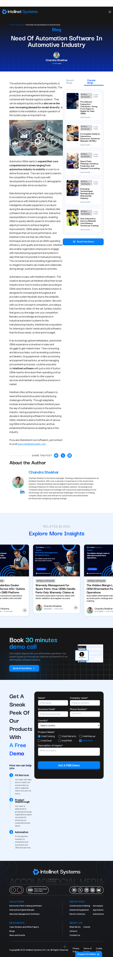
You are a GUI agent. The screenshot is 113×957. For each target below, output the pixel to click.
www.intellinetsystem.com (32, 444)
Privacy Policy (76, 950)
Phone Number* (78, 709)
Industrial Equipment (79, 910)
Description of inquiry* (50, 745)
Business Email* (46, 709)
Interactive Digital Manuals (21, 910)
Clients (86, 927)
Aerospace (98, 906)
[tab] (72, 82)
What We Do (75, 927)
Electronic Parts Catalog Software (25, 906)
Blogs (20, 25)
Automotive (98, 914)
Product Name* (46, 731)
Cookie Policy (99, 950)
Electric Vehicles (77, 914)
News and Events (17, 935)
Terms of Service (87, 950)
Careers (73, 931)
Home (12, 25)
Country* (43, 720)
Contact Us (74, 935)
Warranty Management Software (24, 914)
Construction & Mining (79, 906)
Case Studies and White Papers (24, 927)
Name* (41, 697)
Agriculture (98, 910)
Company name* (79, 697)
